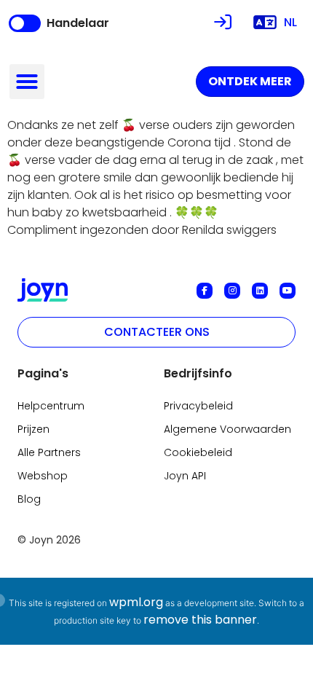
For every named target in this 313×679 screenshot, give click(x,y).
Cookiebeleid (198, 452)
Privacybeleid (198, 406)
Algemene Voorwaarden (227, 429)
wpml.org (136, 602)
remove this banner (200, 619)
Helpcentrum (50, 406)
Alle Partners (49, 452)
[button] (26, 81)
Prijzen (33, 429)
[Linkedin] (260, 291)
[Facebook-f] (205, 291)
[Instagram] (232, 291)
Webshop (42, 475)
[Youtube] (288, 291)
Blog (29, 499)
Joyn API (185, 475)
